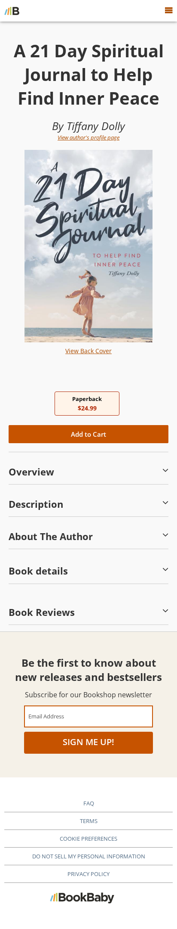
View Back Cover (88, 351)
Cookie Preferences (88, 838)
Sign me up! (88, 742)
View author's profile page (88, 137)
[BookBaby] (11, 11)
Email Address (46, 716)
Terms (89, 821)
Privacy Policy (88, 874)
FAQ (88, 803)
